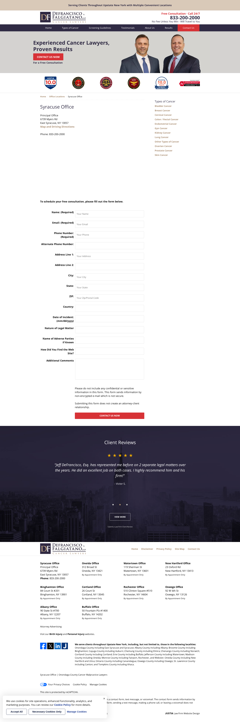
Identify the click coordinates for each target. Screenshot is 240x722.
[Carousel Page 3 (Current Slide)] (126, 504)
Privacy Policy (164, 548)
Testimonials (128, 27)
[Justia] (65, 646)
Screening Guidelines (100, 27)
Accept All (17, 711)
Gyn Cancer (161, 128)
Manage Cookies (98, 684)
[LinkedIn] (57, 646)
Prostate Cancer (163, 150)
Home (48, 27)
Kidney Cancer (163, 132)
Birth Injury (55, 634)
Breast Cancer (162, 110)
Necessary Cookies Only (47, 711)
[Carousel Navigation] (120, 504)
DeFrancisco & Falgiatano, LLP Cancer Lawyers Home (63, 17)
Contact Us (188, 27)
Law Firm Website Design (182, 713)
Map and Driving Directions (57, 126)
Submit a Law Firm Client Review (120, 527)
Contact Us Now (48, 57)
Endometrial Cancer (166, 123)
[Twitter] (50, 646)
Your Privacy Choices (59, 684)
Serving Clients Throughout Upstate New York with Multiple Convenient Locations (120, 5)
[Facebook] (43, 646)
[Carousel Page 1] (113, 504)
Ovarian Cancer (163, 146)
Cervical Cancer (163, 114)
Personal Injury (76, 634)
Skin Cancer (161, 155)
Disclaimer (147, 548)
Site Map (179, 548)
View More (120, 517)
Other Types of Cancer (167, 141)
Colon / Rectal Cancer (166, 119)
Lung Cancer (161, 137)
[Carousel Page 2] (120, 504)
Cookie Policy (80, 684)
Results (168, 27)
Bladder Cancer (163, 106)
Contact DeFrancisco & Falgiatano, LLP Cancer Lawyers (173, 17)
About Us (150, 27)
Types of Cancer (70, 27)
